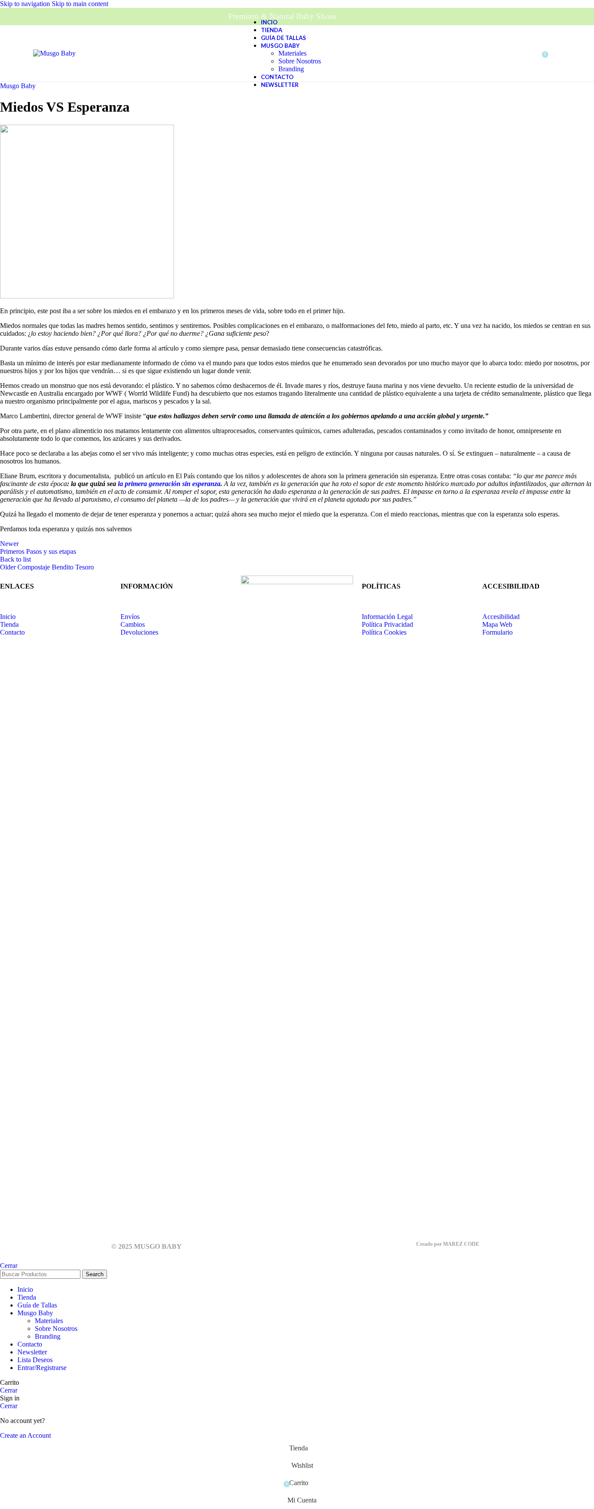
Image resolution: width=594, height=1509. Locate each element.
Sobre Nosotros (299, 61)
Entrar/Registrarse (42, 1367)
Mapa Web (497, 624)
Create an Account (25, 1435)
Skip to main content (80, 3)
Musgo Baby (18, 85)
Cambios (132, 624)
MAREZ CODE (461, 1244)
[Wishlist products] (561, 53)
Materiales (292, 53)
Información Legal (387, 616)
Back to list (15, 559)
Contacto (12, 632)
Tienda (9, 624)
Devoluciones (139, 632)
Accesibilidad (501, 616)
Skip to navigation (26, 3)
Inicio (8, 616)
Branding (291, 69)
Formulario (497, 632)
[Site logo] (54, 53)
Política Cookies (385, 632)
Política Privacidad (387, 624)
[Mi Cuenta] (523, 53)
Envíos (130, 616)
